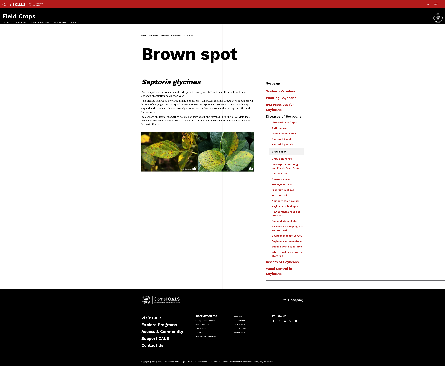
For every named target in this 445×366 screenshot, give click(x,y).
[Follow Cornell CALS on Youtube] (296, 321)
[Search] (428, 4)
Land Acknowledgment (218, 362)
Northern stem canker (285, 200)
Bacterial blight (281, 139)
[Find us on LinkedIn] (285, 321)
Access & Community (162, 331)
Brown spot (279, 151)
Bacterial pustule (282, 144)
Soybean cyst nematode (287, 241)
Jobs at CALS (239, 332)
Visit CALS (151, 318)
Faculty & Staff (201, 328)
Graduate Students (202, 324)
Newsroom (238, 316)
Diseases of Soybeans (171, 35)
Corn (7, 22)
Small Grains (40, 22)
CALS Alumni (200, 332)
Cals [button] (436, 3)
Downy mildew (281, 179)
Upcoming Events (240, 320)
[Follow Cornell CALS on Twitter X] (290, 321)
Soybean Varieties (280, 91)
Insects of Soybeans (282, 262)
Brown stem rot (282, 158)
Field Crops (18, 16)
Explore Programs (159, 324)
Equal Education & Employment (194, 362)
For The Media (239, 324)
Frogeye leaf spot (283, 184)
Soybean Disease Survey (287, 235)
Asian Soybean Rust (284, 133)
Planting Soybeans (281, 98)
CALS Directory (240, 328)
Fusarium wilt (280, 195)
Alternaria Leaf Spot (284, 122)
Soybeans (60, 22)
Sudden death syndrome (287, 246)
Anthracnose (279, 128)
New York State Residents (205, 336)
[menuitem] (6, 22)
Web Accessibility (172, 362)
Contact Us (152, 345)
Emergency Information (263, 362)
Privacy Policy (157, 362)
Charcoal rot (279, 173)
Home (143, 35)
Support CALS (155, 338)
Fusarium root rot (283, 189)
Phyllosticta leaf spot (285, 206)
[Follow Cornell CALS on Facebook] (273, 321)
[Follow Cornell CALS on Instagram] (279, 321)
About (75, 22)
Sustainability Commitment (240, 362)
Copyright (145, 362)
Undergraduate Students (205, 320)
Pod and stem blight (284, 221)
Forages (21, 22)
